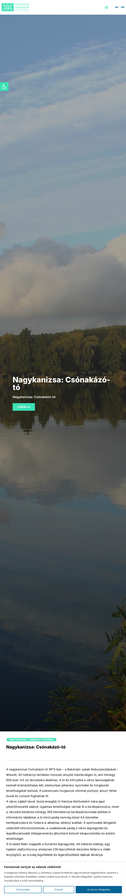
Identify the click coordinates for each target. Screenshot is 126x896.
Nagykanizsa (18, 739)
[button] (4, 86)
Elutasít (59, 889)
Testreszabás (23, 889)
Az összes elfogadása (98, 889)
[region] (63, 879)
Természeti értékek (41, 739)
